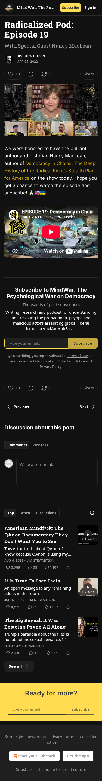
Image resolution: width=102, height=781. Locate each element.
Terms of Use (77, 355)
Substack (24, 769)
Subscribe (70, 7)
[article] (51, 548)
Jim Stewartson (31, 56)
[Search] (92, 513)
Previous (21, 406)
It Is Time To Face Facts (32, 581)
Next (83, 406)
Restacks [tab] (40, 445)
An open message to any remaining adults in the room (37, 590)
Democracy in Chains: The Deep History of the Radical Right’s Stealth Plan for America (49, 171)
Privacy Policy (50, 366)
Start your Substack (36, 755)
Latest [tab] (24, 513)
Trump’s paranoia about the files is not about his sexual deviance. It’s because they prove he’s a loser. (36, 636)
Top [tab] (11, 513)
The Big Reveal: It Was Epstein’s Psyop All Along (35, 623)
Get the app (78, 755)
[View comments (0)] (31, 74)
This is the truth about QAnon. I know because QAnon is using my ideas (36, 551)
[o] (88, 534)
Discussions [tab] (46, 513)
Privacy (55, 736)
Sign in (91, 7)
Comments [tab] (17, 445)
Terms (70, 736)
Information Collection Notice (61, 361)
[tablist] (27, 445)
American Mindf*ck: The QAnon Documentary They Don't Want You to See (36, 534)
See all (15, 666)
